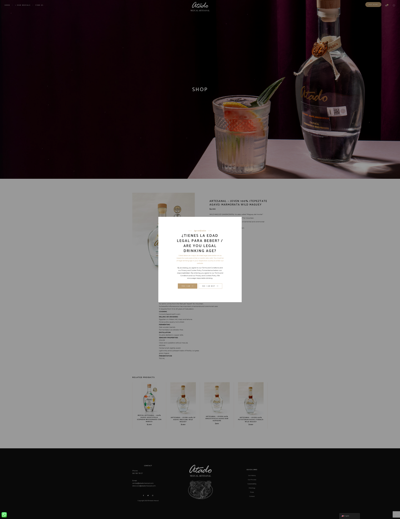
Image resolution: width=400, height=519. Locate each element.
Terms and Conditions (210, 268)
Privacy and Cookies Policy (206, 276)
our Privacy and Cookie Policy (189, 270)
